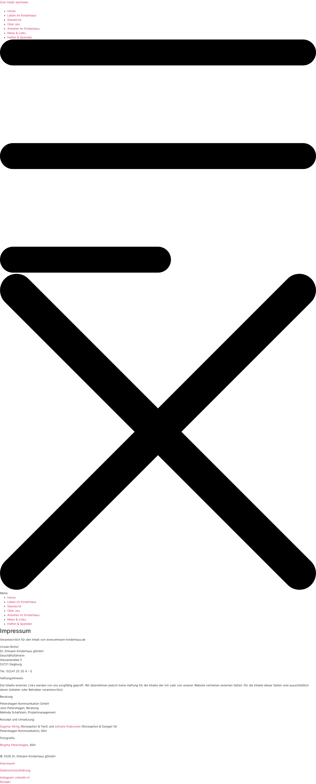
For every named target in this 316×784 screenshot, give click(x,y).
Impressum (7, 763)
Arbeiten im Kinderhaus (23, 28)
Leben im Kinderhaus (21, 15)
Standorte (14, 20)
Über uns (13, 24)
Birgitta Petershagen (14, 745)
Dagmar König (10, 726)
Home (11, 11)
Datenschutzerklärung (15, 770)
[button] (158, 317)
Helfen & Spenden (19, 37)
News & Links (16, 33)
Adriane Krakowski (68, 726)
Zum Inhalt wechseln (14, 2)
